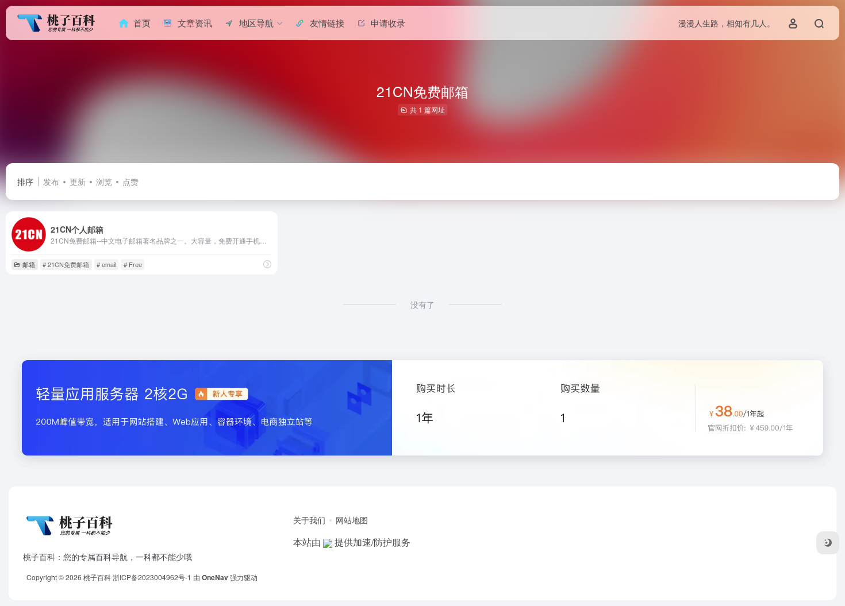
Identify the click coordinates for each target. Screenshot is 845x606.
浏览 (104, 181)
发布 (51, 181)
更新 (78, 181)
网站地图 (352, 520)
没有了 (422, 304)
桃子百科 (97, 577)
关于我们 (309, 520)
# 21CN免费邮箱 (66, 264)
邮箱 (28, 264)
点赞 (130, 181)
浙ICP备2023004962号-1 (152, 577)
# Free (133, 264)
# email (106, 264)
